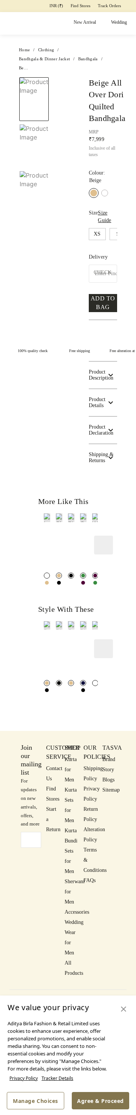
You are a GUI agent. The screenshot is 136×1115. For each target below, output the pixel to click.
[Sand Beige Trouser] (71, 683)
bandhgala (88, 59)
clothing (46, 49)
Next (64, 85)
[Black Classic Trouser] (59, 683)
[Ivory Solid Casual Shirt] (95, 683)
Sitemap (111, 790)
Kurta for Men (71, 770)
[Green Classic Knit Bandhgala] (83, 576)
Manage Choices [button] (35, 1100)
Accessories (77, 912)
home (24, 49)
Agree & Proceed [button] (100, 1100)
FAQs (89, 880)
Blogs (108, 780)
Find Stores (80, 5)
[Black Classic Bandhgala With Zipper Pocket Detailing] (71, 576)
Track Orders (109, 5)
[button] (129, 100)
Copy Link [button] (104, 115)
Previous (53, 85)
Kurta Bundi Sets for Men (71, 851)
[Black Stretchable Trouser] (83, 690)
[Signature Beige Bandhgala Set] (59, 576)
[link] (47, 542)
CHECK (102, 272)
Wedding (119, 22)
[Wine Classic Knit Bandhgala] (83, 583)
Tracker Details (57, 1078)
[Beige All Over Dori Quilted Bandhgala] (47, 583)
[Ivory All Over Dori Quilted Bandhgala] (105, 193)
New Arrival (85, 22)
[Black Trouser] (47, 690)
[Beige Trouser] (47, 683)
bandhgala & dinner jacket (44, 59)
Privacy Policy (23, 1078)
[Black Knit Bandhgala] (59, 583)
